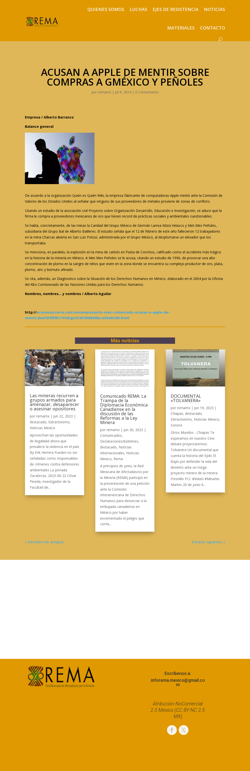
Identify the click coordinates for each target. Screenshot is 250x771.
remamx (104, 92)
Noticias (214, 9)
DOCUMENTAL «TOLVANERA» (186, 398)
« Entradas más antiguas (44, 542)
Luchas (138, 9)
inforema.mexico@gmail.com (178, 682)
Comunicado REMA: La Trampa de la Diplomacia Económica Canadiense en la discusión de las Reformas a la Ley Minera (124, 409)
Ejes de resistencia (175, 9)
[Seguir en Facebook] (172, 730)
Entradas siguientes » (208, 542)
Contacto (212, 28)
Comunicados (111, 435)
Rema (118, 458)
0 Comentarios (147, 92)
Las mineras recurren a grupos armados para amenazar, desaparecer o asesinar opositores (54, 402)
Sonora (176, 425)
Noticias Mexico (42, 427)
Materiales (181, 28)
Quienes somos (105, 9)
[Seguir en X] (183, 730)
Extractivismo (59, 422)
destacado (38, 422)
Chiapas (177, 413)
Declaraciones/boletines (119, 441)
